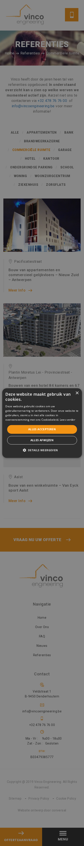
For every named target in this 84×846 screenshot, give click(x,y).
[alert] (42, 423)
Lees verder (67, 419)
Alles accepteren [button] (42, 429)
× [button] (77, 393)
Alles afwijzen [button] (42, 440)
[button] (42, 450)
